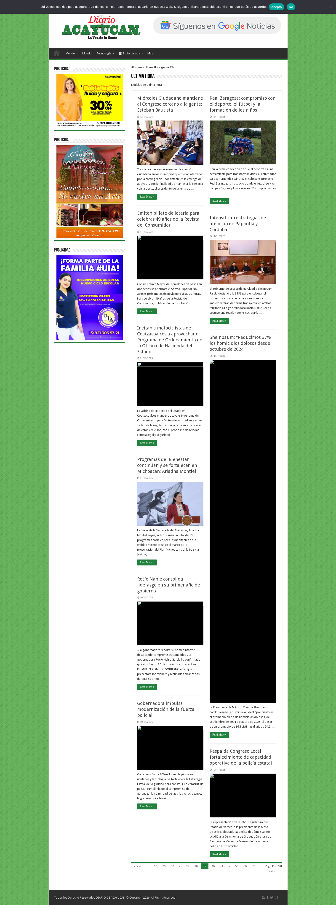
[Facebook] (267, 897)
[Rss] (263, 897)
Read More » (147, 196)
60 (245, 866)
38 (196, 866)
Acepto (276, 7)
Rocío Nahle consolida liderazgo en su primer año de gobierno (168, 585)
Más (150, 53)
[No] (330, 7)
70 (253, 866)
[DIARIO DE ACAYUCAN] (97, 26)
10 (155, 866)
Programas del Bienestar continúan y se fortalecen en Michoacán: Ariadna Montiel (167, 465)
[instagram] (276, 897)
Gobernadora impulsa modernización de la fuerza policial (166, 709)
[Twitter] (272, 897)
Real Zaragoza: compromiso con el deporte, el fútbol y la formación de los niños (242, 104)
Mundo (70, 53)
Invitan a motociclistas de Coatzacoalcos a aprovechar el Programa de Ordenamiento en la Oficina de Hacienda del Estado (169, 339)
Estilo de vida (131, 53)
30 (172, 866)
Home (138, 67)
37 (187, 866)
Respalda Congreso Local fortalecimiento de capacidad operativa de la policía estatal (241, 757)
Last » (271, 871)
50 (236, 866)
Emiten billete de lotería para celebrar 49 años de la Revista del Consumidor (168, 219)
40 (213, 866)
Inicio (57, 53)
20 (163, 866)
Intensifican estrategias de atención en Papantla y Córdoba (238, 223)
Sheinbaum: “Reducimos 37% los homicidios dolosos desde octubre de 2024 (240, 343)
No (291, 7)
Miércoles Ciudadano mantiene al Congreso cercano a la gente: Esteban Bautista (170, 104)
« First (137, 866)
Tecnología (104, 53)
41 (221, 866)
